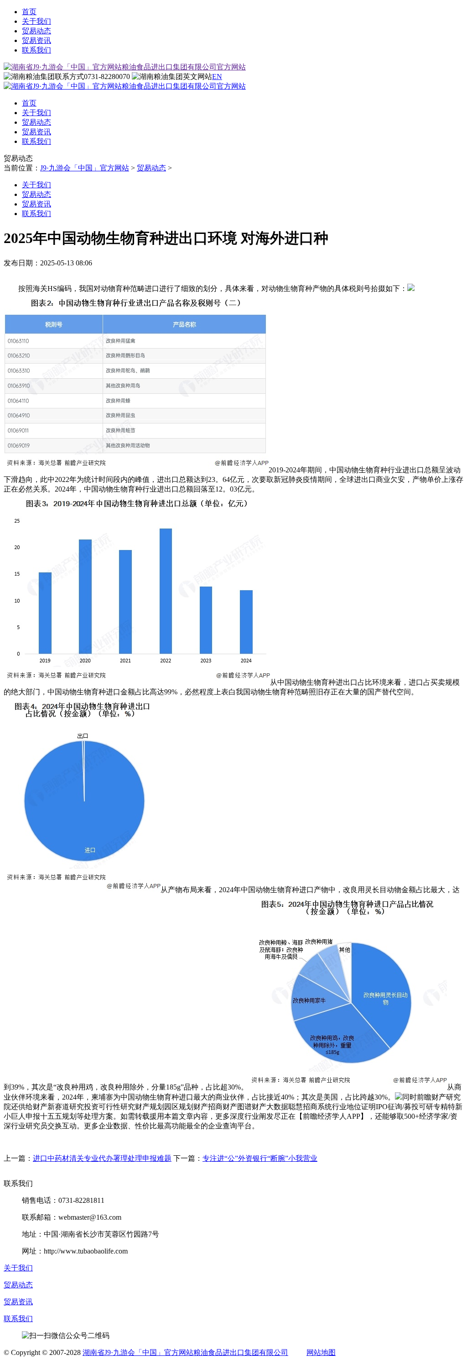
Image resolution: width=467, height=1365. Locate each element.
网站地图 (321, 1352)
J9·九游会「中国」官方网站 (84, 168)
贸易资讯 (36, 40)
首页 (29, 12)
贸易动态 (36, 31)
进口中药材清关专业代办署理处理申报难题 (102, 1158)
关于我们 (36, 21)
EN (217, 76)
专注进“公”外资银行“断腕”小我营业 (259, 1158)
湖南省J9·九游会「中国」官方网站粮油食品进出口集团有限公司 (185, 1352)
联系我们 (36, 50)
